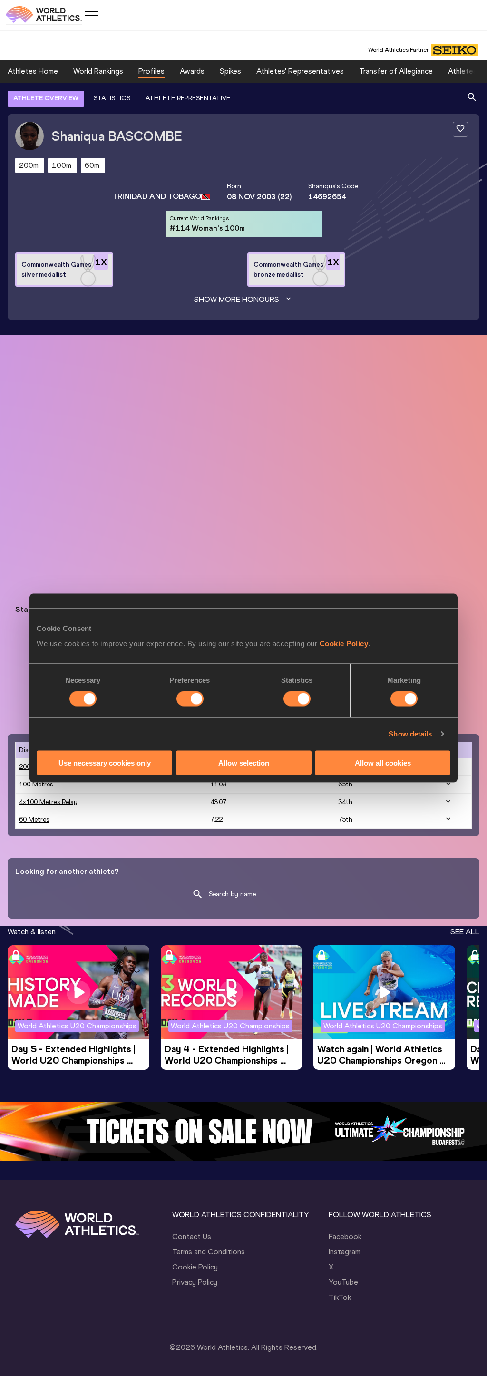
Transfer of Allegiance (396, 71)
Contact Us (191, 1236)
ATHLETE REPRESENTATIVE (188, 98)
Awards (192, 71)
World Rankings (98, 71)
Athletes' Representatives (300, 71)
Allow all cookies (383, 762)
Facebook (345, 1236)
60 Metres (34, 819)
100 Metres (36, 784)
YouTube (343, 1282)
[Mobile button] (91, 15)
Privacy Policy (194, 1282)
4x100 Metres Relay (48, 802)
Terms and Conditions (208, 1251)
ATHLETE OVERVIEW (45, 98)
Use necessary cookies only (104, 762)
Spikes (230, 71)
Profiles (151, 71)
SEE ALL (464, 931)
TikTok (340, 1297)
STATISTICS (112, 98)
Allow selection (243, 762)
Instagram (344, 1251)
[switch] (190, 699)
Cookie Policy (344, 643)
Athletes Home (33, 71)
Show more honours (236, 299)
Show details (410, 734)
